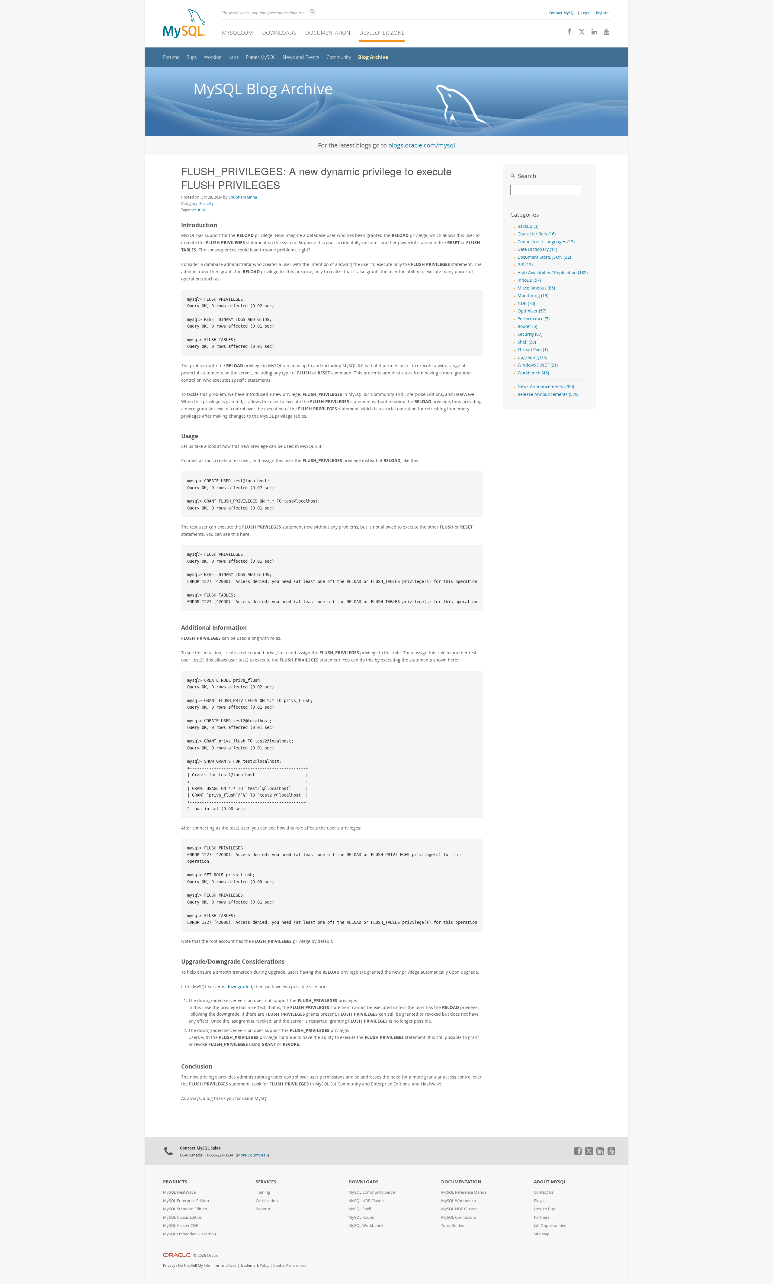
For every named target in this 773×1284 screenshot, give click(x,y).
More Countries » (252, 1155)
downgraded (239, 986)
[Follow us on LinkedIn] (592, 33)
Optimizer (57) (532, 311)
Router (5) (527, 326)
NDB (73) (526, 303)
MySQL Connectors (458, 1217)
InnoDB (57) (529, 280)
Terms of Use (225, 1265)
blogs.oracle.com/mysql (421, 145)
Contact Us (543, 1192)
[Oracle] (177, 1255)
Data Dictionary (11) (537, 249)
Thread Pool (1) (533, 349)
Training (263, 1192)
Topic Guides (452, 1225)
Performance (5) (534, 319)
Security (206, 203)
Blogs (539, 1200)
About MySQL (550, 1182)
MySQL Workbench (365, 1225)
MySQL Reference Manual (464, 1192)
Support (263, 1208)
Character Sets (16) (537, 234)
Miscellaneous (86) (536, 288)
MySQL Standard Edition (185, 1208)
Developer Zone (382, 32)
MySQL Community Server (372, 1192)
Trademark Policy (254, 1265)
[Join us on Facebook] (567, 33)
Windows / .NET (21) (538, 365)
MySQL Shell (359, 1208)
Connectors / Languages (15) (546, 241)
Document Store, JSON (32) (544, 257)
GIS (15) (525, 264)
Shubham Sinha (243, 197)
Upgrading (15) (532, 357)
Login (585, 12)
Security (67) (530, 334)
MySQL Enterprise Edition (186, 1200)
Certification (267, 1200)
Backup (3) (528, 226)
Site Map (542, 1234)
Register (603, 12)
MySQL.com (237, 32)
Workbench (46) (533, 373)
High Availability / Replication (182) (553, 272)
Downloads (279, 32)
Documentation (327, 32)
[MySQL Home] (184, 24)
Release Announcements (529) (548, 394)
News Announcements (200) (546, 386)
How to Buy (544, 1208)
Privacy (169, 1265)
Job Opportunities (550, 1225)
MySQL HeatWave (179, 1192)
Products (175, 1182)
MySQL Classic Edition (182, 1217)
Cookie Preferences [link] (289, 1265)
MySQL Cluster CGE (180, 1225)
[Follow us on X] (579, 33)
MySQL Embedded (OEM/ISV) (189, 1234)
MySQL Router (361, 1217)
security (198, 209)
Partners (541, 1217)
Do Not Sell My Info (194, 1265)
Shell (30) (527, 342)
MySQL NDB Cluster (366, 1200)
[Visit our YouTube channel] (604, 33)
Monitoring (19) (533, 295)
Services (266, 1182)
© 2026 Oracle (205, 1255)
